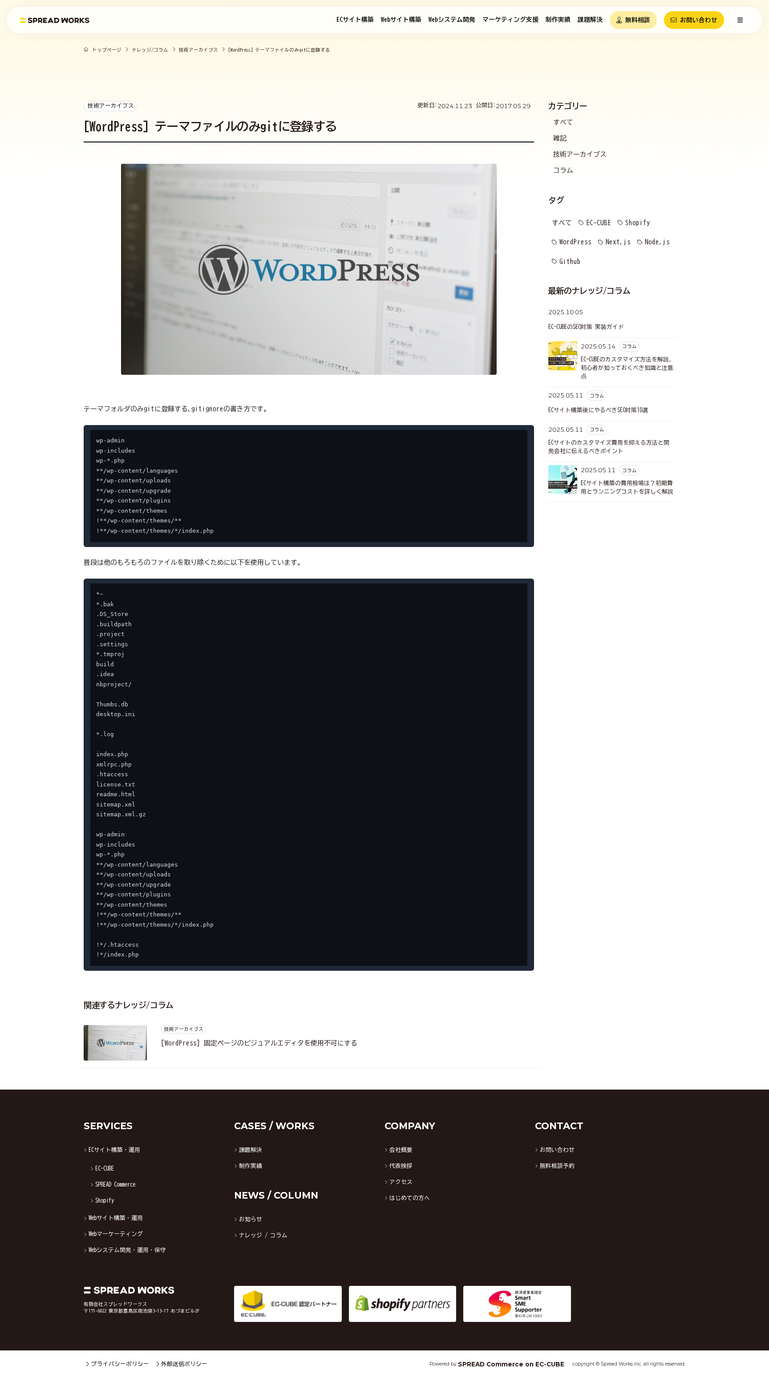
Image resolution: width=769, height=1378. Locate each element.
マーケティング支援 (510, 19)
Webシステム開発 (452, 19)
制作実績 (558, 19)
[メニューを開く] (740, 20)
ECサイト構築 (355, 19)
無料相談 (637, 20)
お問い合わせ (698, 20)
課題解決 (590, 19)
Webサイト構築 (401, 19)
